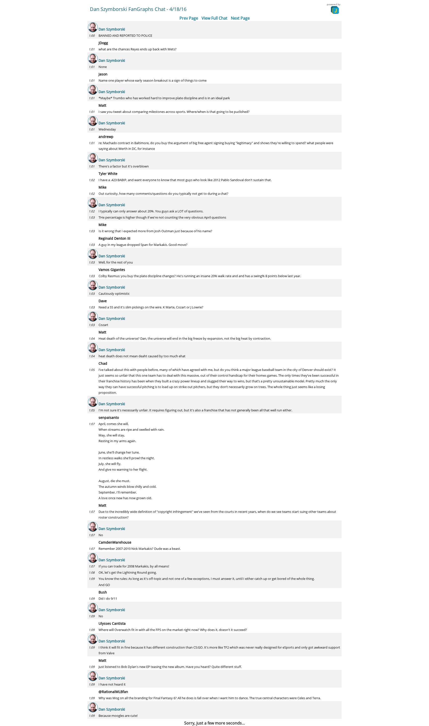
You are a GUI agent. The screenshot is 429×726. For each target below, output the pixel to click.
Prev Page (188, 18)
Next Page (240, 18)
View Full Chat (214, 18)
